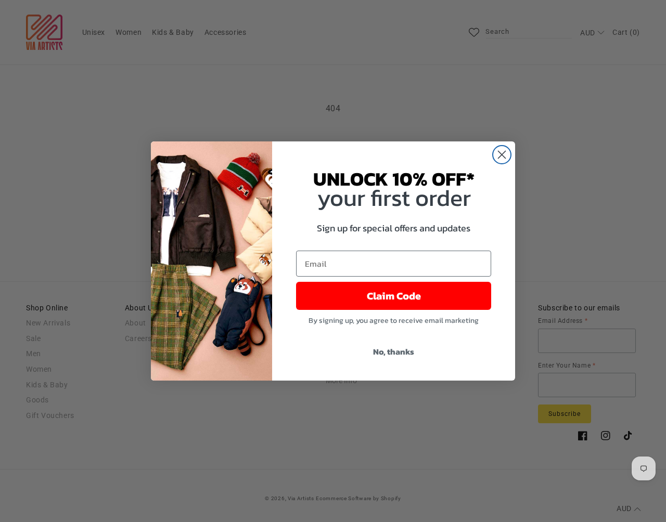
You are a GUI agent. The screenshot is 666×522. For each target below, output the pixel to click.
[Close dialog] (502, 155)
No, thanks (393, 351)
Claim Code (394, 296)
